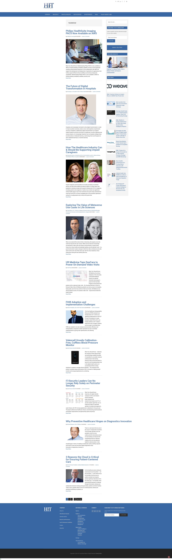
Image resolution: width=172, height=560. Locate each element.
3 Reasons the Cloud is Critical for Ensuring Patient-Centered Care (82, 459)
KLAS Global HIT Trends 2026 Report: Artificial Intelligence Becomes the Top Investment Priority (121, 187)
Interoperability (81, 518)
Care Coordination (81, 515)
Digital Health (78, 527)
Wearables (80, 535)
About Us (61, 510)
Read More (68, 78)
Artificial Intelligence (82, 528)
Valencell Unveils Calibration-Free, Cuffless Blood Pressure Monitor (82, 343)
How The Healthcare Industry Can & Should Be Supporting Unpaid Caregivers (84, 150)
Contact (61, 525)
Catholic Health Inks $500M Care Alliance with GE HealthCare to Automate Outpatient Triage (121, 176)
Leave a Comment (85, 36)
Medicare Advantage (82, 543)
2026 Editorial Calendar (64, 513)
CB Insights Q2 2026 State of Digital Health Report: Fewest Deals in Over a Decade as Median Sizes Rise (121, 134)
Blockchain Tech (81, 530)
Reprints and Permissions (65, 519)
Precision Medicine (82, 531)
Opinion (77, 510)
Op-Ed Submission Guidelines (66, 522)
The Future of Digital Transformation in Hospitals (81, 87)
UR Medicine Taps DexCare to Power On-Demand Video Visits (83, 263)
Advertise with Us (63, 516)
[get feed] (116, 1)
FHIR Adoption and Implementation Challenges (80, 303)
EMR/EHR (80, 516)
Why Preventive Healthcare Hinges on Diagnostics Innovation (99, 421)
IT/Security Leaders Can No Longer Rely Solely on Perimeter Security (83, 383)
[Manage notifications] (169, 557)
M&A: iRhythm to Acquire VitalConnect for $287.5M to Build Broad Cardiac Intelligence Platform (121, 123)
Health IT (78, 513)
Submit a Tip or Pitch (117, 47)
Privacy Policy (99, 553)
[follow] (119, 1)
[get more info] (127, 1)
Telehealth (80, 533)
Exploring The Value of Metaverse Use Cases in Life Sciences (84, 206)
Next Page (79, 499)
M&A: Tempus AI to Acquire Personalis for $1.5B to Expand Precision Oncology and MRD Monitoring (121, 153)
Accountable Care (81, 542)
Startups (77, 537)
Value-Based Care (79, 540)
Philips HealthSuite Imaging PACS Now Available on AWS (81, 32)
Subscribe (62, 528)
